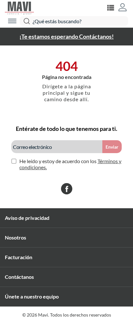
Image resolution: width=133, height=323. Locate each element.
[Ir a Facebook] (66, 189)
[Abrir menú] (12, 20)
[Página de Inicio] (19, 7)
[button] (122, 8)
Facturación (18, 257)
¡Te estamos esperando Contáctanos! (66, 36)
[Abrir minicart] (110, 7)
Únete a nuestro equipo (32, 296)
